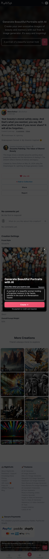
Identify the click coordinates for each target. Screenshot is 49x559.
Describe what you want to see (17, 287)
